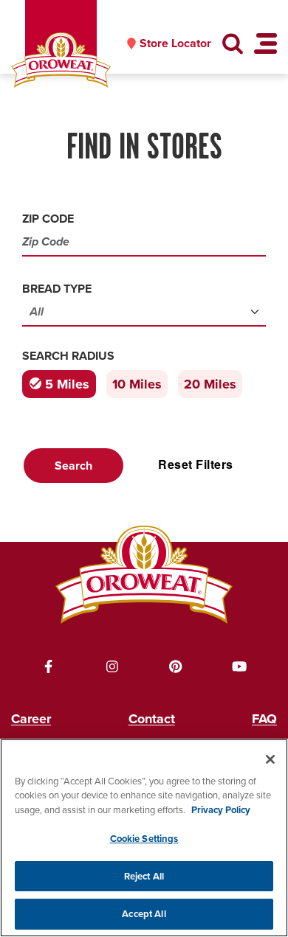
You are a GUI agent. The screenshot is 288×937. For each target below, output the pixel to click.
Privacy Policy (220, 810)
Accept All (143, 914)
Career (31, 718)
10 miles (137, 384)
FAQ (264, 718)
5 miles (67, 384)
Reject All (144, 876)
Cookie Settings (144, 839)
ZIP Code (48, 219)
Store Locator (175, 43)
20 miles (210, 384)
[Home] (61, 60)
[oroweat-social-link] (48, 666)
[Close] (270, 759)
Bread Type (57, 289)
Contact (151, 718)
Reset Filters (195, 464)
